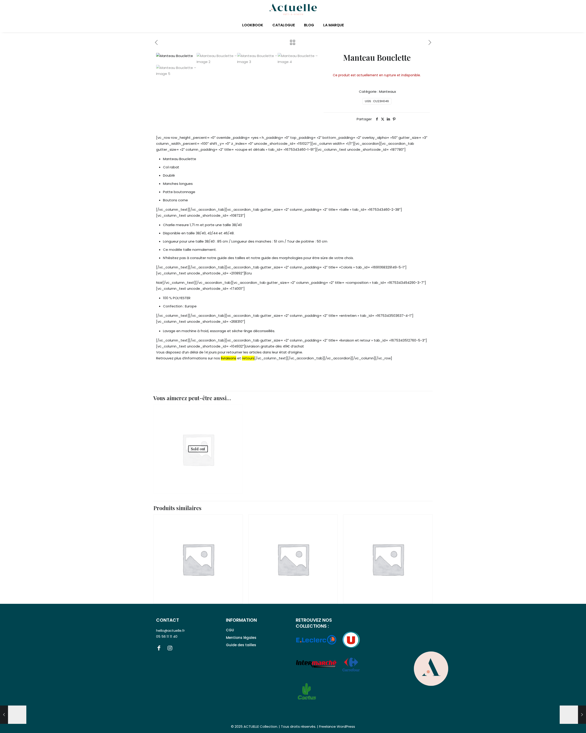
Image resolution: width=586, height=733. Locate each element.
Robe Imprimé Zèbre (185, 473)
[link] (431, 668)
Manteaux (387, 91)
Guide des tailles (241, 645)
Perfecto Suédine (371, 583)
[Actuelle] (293, 9)
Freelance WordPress (337, 726)
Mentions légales (241, 637)
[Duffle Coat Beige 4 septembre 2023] (13, 715)
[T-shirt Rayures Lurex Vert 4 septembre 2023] (573, 715)
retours (248, 358)
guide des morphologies (282, 257)
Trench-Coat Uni (277, 583)
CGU (230, 630)
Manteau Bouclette (183, 583)
